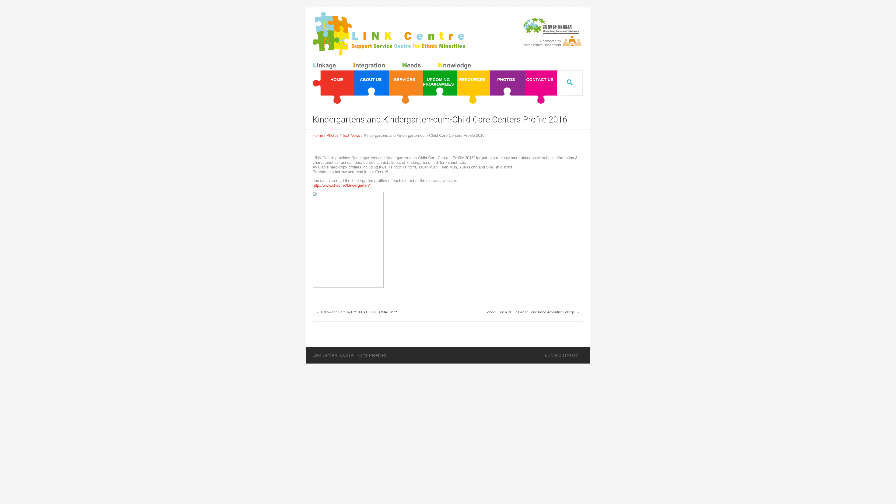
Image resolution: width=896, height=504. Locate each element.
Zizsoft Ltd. (569, 355)
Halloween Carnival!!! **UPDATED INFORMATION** (359, 312)
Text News (351, 135)
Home (318, 135)
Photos (332, 135)
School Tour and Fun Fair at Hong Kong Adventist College (530, 312)
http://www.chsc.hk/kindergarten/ (341, 185)
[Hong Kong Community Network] (393, 41)
